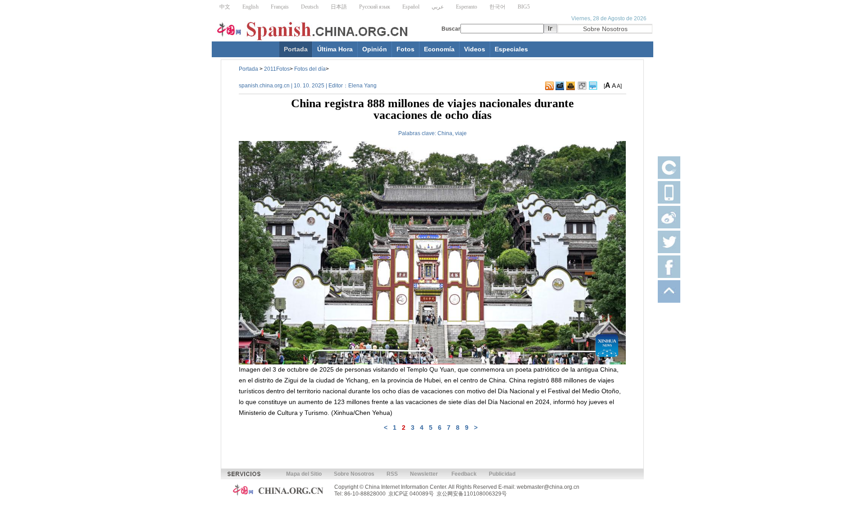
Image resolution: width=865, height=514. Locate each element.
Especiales (511, 49)
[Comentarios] (593, 86)
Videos (474, 49)
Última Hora (335, 49)
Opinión (374, 49)
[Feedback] (559, 86)
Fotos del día (310, 69)
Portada (296, 49)
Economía (439, 49)
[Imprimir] (570, 86)
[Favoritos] (582, 86)
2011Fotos (277, 69)
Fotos (405, 49)
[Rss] (549, 86)
